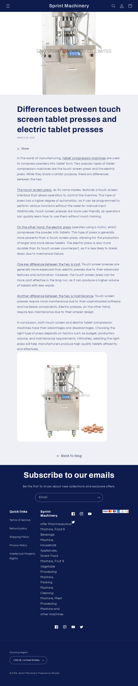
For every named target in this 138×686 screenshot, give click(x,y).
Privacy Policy (18, 545)
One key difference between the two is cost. (49, 264)
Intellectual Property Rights (22, 556)
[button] (8, 6)
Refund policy (18, 528)
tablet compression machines (84, 158)
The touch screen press (34, 190)
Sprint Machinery (28, 673)
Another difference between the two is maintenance (55, 296)
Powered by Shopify (49, 673)
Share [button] (25, 148)
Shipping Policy (19, 537)
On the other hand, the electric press (44, 227)
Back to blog (71, 456)
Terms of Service (20, 520)
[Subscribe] (99, 497)
